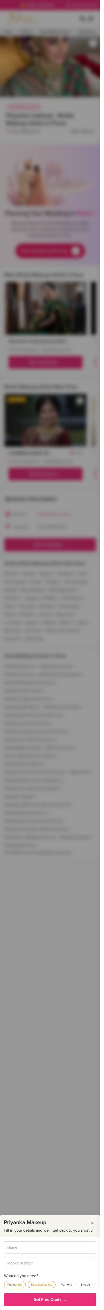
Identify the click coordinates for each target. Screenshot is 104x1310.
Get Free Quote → (50, 1299)
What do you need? (21, 1275)
